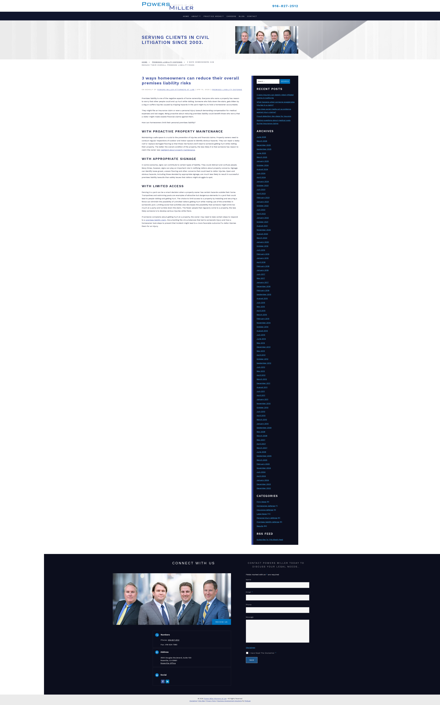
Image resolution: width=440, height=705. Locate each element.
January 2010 (263, 424)
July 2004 (261, 472)
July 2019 (261, 250)
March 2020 (262, 238)
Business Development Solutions (229, 701)
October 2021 (262, 222)
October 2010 (262, 407)
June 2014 (261, 339)
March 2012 (262, 379)
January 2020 (263, 242)
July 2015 (261, 302)
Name (248, 580)
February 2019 (263, 254)
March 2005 (262, 460)
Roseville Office (168, 663)
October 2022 (262, 206)
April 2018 (261, 262)
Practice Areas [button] (213, 16)
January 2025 (263, 161)
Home (186, 16)
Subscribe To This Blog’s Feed (270, 539)
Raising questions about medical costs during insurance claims (273, 122)
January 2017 (263, 282)
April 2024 (261, 177)
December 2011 (263, 383)
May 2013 (261, 351)
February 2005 (263, 464)
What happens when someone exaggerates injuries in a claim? (276, 103)
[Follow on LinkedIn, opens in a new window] (167, 681)
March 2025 (262, 157)
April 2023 (261, 193)
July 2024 (261, 173)
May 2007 (261, 440)
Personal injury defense (267, 518)
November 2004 (264, 468)
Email (249, 592)
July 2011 (261, 391)
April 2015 (261, 310)
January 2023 (263, 202)
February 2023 (263, 197)
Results (260, 526)
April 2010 (261, 415)
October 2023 (262, 185)
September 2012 (264, 363)
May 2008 (261, 432)
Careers (231, 16)
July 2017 (261, 274)
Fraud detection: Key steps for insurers (274, 116)
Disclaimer (250, 648)
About (195, 16)
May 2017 (261, 278)
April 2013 (261, 355)
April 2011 (261, 395)
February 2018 (263, 266)
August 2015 (262, 298)
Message (250, 617)
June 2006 (261, 452)
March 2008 (262, 436)
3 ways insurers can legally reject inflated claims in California (275, 96)
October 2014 (262, 327)
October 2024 (263, 165)
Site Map (201, 701)
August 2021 (262, 226)
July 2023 (261, 189)
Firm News (261, 502)
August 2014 (262, 331)
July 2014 (261, 335)
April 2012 (261, 375)
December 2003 (264, 484)
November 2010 (264, 403)
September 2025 (264, 149)
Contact (252, 16)
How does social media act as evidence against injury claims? (274, 110)
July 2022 (261, 210)
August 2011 (262, 387)
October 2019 (262, 246)
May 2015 (261, 306)
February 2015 (263, 319)
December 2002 (264, 488)
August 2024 (262, 169)
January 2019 (262, 258)
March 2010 (262, 419)
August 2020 (262, 234)
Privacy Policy (211, 701)
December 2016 (263, 286)
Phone (249, 605)
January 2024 (263, 181)
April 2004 (261, 476)
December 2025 (264, 145)
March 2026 (262, 141)
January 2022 (263, 218)
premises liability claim (156, 220)
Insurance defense (265, 510)
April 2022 (261, 214)
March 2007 (262, 448)
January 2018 (262, 270)
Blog (242, 16)
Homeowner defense (266, 506)
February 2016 (263, 290)
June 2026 (261, 137)
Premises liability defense (227, 89)
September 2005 (264, 456)
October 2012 (262, 359)
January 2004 (263, 480)
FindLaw (248, 701)
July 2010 (261, 411)
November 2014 (264, 323)
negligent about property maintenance (178, 150)
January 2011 (262, 399)
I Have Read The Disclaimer (262, 653)
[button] (437, 688)
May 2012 (261, 371)
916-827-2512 (285, 6)
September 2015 (264, 294)
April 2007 (261, 444)
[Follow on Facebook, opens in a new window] (163, 681)
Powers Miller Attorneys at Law (176, 89)
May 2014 (261, 343)
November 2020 (264, 230)
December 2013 (263, 347)
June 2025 (261, 153)
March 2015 (262, 315)
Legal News (262, 514)
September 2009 (264, 428)
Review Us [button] (222, 622)
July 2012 (261, 367)
